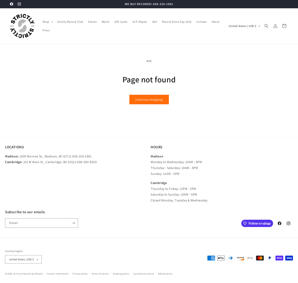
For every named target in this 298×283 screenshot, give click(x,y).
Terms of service (100, 273)
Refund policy (165, 273)
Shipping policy (121, 273)
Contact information (58, 273)
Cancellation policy (143, 273)
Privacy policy (80, 273)
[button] (47, 21)
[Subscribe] (73, 223)
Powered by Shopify (32, 273)
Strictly (17, 273)
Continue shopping (149, 99)
